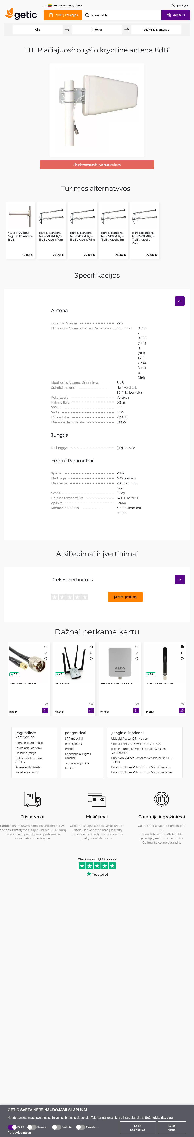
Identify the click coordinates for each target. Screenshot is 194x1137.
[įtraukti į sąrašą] (45, 658)
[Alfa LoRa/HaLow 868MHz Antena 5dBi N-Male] (165, 658)
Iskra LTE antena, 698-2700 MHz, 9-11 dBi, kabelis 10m (51, 236)
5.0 (15, 674)
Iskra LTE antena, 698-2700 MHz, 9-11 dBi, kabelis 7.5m (82, 236)
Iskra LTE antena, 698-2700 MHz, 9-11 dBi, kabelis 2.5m (143, 238)
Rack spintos (73, 743)
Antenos (97, 29)
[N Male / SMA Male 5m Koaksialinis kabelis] (28, 658)
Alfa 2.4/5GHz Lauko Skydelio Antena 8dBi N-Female (117, 682)
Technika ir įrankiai (77, 763)
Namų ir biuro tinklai (29, 743)
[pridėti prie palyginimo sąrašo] (45, 646)
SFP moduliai (74, 738)
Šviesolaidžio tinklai (28, 767)
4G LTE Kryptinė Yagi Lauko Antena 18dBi (20, 236)
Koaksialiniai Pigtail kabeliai (78, 756)
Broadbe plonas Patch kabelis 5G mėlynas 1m (141, 767)
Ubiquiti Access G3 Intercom (130, 738)
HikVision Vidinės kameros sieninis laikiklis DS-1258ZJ (142, 760)
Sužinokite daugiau (159, 1117)
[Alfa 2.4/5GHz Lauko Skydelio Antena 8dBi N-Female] (119, 658)
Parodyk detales (19, 1132)
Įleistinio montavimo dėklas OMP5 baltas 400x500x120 (138, 751)
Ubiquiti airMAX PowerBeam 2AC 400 (136, 743)
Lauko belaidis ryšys (28, 748)
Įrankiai (70, 768)
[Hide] (180, 301)
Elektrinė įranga (25, 753)
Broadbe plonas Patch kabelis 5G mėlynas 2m (141, 772)
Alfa (37, 29)
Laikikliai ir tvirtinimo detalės (29, 760)
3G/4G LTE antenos (156, 29)
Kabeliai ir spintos (27, 772)
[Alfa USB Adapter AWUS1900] (74, 658)
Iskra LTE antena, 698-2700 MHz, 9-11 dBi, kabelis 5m (112, 236)
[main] (23, 14)
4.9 (60, 674)
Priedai (69, 749)
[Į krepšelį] (45, 710)
